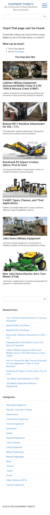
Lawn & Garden (13, 442)
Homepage (19, 51)
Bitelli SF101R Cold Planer (17, 330)
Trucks (9, 475)
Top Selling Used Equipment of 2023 (22, 378)
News (8, 461)
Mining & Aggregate (15, 456)
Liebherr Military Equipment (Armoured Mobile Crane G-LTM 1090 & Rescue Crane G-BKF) (22, 85)
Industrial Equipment (15, 438)
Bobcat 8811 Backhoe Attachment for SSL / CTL (24, 125)
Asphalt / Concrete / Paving (19, 410)
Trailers (9, 471)
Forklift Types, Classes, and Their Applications (23, 202)
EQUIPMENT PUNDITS (21, 4)
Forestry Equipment (15, 424)
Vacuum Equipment (15, 485)
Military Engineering (15, 452)
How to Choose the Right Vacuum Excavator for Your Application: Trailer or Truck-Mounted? (26, 363)
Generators (11, 428)
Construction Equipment (17, 419)
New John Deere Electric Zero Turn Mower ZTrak (24, 275)
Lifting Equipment (14, 447)
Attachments (12, 414)
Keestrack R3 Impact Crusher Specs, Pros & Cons (21, 163)
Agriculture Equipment (16, 405)
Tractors (10, 466)
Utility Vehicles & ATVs (16, 480)
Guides (9, 433)
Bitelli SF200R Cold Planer (17, 325)
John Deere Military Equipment (21, 238)
